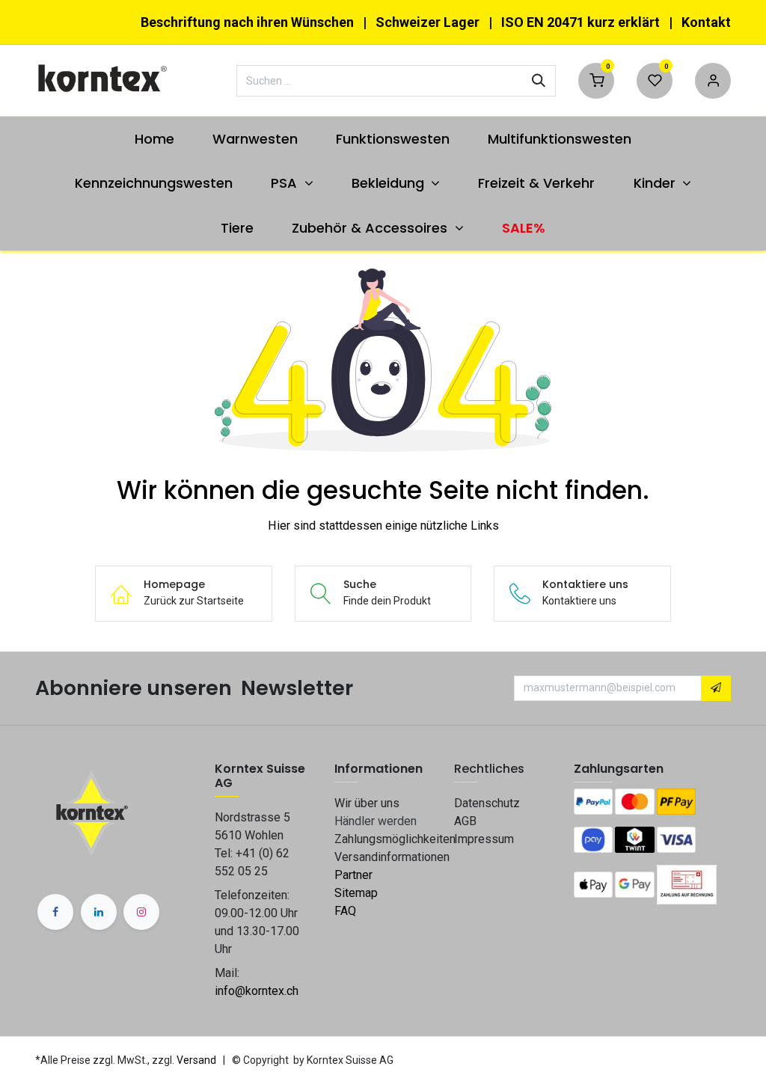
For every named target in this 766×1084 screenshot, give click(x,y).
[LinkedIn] (99, 912)
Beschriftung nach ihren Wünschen (247, 22)
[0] (596, 79)
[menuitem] (154, 139)
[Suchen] (538, 81)
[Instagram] (141, 912)
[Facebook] (55, 912)
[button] (716, 688)
